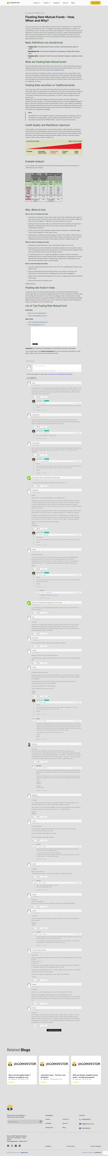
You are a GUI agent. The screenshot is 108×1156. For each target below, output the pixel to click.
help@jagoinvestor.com (87, 1124)
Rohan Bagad (46, 461)
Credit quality (29, 129)
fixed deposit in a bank (69, 28)
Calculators (56, 3)
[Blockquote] (46, 371)
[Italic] (36, 371)
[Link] (50, 371)
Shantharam (45, 534)
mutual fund (63, 292)
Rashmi (44, 574)
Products (45, 3)
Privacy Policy (71, 1146)
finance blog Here (52, 353)
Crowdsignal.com (73, 344)
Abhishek (45, 767)
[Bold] (34, 371)
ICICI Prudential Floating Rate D (38, 322)
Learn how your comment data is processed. (60, 374)
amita (44, 403)
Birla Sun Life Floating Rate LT (37, 313)
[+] (54, 370)
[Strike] (40, 371)
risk (49, 260)
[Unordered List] (44, 371)
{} (52, 370)
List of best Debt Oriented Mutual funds (51, 70)
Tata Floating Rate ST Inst (36, 324)
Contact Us (66, 1119)
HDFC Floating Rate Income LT (37, 316)
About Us (65, 3)
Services (36, 3)
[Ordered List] (42, 371)
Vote (35, 344)
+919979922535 (86, 1119)
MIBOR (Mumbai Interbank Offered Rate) (38, 107)
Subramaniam (46, 432)
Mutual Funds (49, 1127)
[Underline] (38, 371)
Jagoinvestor (49, 592)
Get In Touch (95, 3)
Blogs (72, 3)
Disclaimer (48, 1146)
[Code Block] (48, 371)
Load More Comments (54, 1030)
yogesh (44, 702)
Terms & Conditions (95, 1146)
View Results (67, 344)
